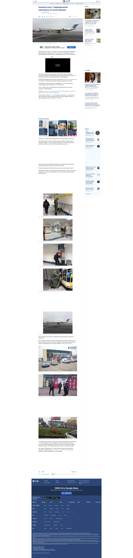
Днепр (62, 505)
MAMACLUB (55, 525)
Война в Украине (58, 3)
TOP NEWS (87, 70)
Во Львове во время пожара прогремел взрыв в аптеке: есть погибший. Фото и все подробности (92, 104)
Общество (89, 502)
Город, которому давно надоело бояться (90, 146)
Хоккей (57, 508)
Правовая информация (71, 480)
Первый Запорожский (67, 343)
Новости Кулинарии (59, 518)
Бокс (62, 508)
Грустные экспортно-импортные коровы (90, 189)
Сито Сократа (88, 177)
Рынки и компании (47, 521)
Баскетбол (51, 508)
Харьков (50, 505)
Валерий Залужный (88, 135)
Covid (61, 525)
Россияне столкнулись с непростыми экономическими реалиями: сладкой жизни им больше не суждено (91, 175)
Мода (62, 528)
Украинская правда (68, 79)
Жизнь (61, 502)
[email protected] (44, 550)
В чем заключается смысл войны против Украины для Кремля (90, 139)
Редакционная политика (45, 474)
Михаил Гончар (88, 170)
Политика (43, 502)
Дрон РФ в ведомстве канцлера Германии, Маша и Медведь (90, 182)
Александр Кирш (88, 148)
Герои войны (52, 3)
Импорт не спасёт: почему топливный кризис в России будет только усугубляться (91, 168)
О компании (46, 480)
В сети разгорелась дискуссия (90, 24)
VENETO (73, 3)
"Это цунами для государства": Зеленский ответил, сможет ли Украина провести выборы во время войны (91, 94)
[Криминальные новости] (53, 474)
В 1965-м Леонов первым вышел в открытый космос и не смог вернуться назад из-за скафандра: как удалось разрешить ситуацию (90, 31)
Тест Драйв (46, 515)
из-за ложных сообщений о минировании (62, 449)
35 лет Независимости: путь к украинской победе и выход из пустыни (90, 132)
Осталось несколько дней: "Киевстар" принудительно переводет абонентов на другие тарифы (89, 40)
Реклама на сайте (47, 482)
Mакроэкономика (56, 521)
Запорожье (56, 505)
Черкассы (68, 505)
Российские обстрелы (79, 3)
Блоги (79, 502)
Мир (51, 502)
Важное (87, 6)
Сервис (65, 515)
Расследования (72, 502)
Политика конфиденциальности (84, 480)
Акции (60, 515)
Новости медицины (47, 525)
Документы (57, 482)
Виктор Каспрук (88, 142)
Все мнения (88, 193)
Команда (57, 480)
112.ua (51, 95)
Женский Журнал (69, 528)
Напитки (51, 518)
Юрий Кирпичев (88, 190)
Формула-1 (68, 508)
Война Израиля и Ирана (66, 3)
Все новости (98, 502)
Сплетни (51, 528)
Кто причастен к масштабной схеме (91, 88)
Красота (56, 528)
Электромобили (53, 515)
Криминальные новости (45, 12)
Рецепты (45, 518)
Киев (45, 505)
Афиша (45, 528)
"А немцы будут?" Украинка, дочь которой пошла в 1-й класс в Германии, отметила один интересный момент (92, 22)
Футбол (45, 508)
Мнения (87, 129)
